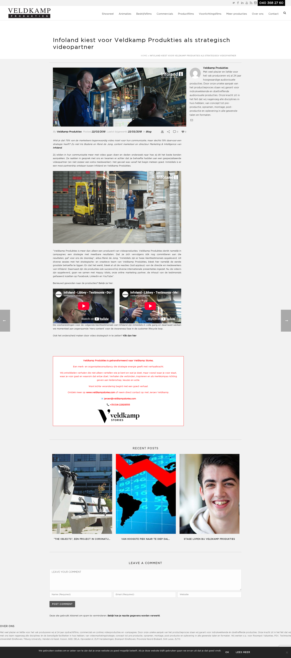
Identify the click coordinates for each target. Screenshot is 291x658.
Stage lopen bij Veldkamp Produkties (209, 539)
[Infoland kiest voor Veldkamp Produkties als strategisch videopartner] (119, 97)
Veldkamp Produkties (69, 132)
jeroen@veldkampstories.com (120, 399)
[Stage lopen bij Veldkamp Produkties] (209, 494)
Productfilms (186, 14)
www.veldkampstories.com (100, 392)
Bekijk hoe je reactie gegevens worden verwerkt (134, 616)
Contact (273, 14)
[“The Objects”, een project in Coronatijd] (82, 494)
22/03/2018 (98, 132)
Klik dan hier (129, 336)
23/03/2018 (135, 132)
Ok (227, 652)
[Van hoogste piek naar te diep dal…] (146, 494)
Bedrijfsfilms (144, 14)
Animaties (125, 14)
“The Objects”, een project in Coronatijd (82, 539)
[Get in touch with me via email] (191, 121)
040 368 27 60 (271, 3)
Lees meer (243, 652)
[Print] (162, 132)
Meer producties (236, 14)
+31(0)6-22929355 (120, 405)
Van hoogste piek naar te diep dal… (145, 539)
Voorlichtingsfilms (210, 14)
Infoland (57, 148)
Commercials (165, 14)
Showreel (108, 14)
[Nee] (286, 652)
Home (144, 56)
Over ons (257, 14)
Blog (148, 132)
